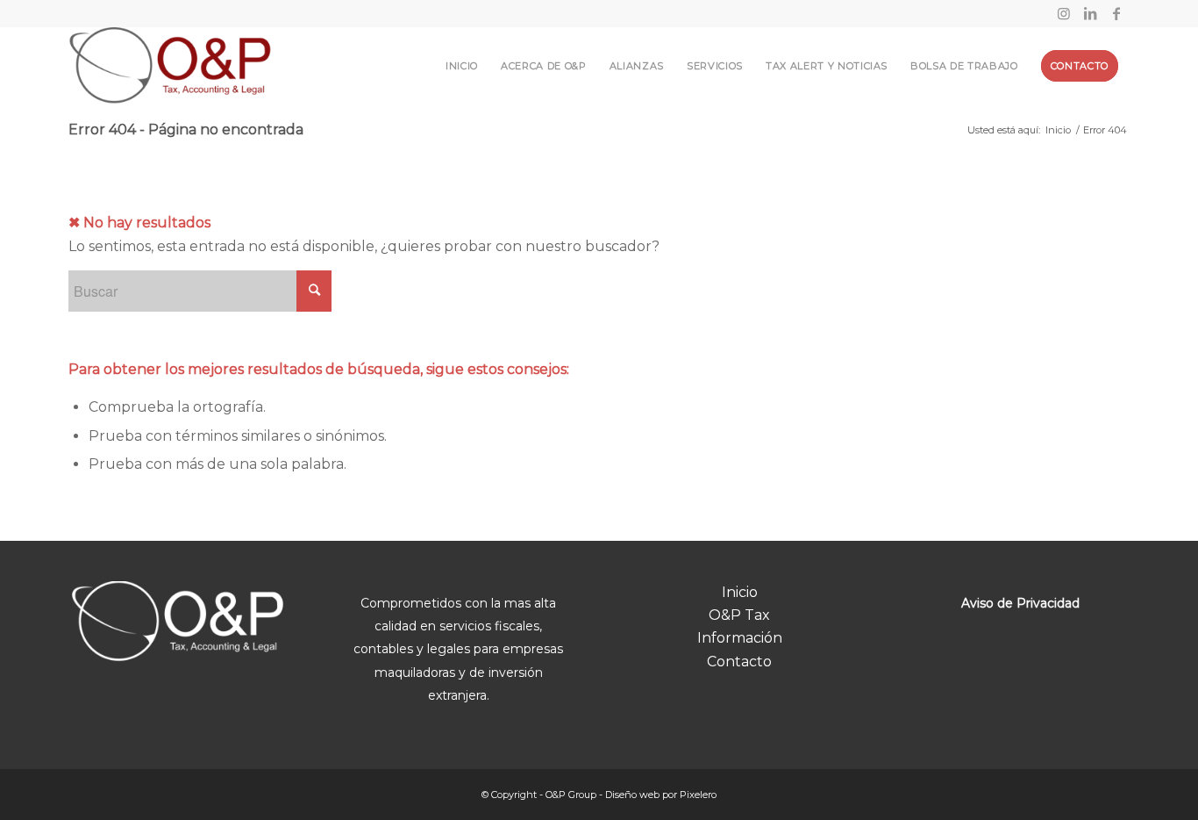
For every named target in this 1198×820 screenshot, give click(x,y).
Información (739, 637)
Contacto (739, 661)
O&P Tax (739, 615)
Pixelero (698, 794)
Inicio (740, 592)
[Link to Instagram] (1063, 13)
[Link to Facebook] (1116, 13)
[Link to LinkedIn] (1089, 13)
